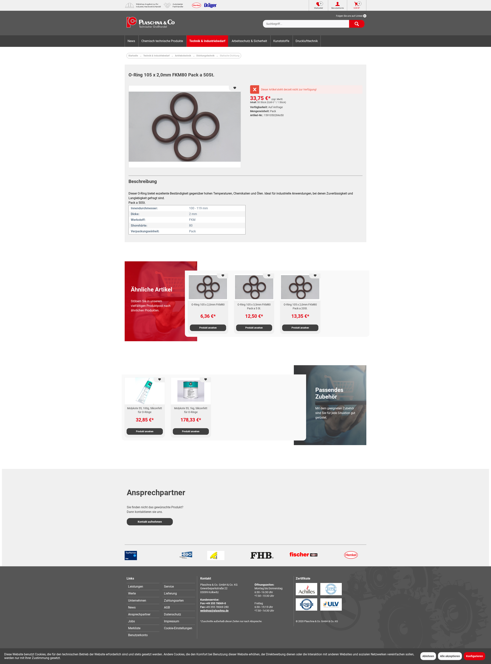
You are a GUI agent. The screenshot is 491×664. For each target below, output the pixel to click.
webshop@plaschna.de (214, 610)
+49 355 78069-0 (215, 603)
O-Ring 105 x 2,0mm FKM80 (208, 304)
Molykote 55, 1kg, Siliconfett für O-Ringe (190, 410)
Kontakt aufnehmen (150, 521)
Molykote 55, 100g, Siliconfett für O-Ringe (144, 410)
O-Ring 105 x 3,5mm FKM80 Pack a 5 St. (254, 306)
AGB (167, 607)
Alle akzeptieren (450, 656)
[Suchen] (356, 24)
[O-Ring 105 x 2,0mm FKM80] (208, 287)
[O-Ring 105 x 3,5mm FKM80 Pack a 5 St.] (254, 287)
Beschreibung (143, 181)
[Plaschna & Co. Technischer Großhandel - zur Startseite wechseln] (151, 23)
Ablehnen (428, 656)
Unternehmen (137, 600)
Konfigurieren (474, 656)
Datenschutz (172, 614)
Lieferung (170, 593)
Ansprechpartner (139, 614)
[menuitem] (313, 21)
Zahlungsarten (174, 600)
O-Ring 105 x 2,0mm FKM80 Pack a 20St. (300, 306)
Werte (132, 593)
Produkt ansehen (208, 327)
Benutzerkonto (138, 635)
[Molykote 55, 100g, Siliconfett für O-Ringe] (145, 391)
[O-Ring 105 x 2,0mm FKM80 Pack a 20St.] (300, 287)
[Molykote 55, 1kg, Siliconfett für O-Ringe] (191, 391)
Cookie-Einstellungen (178, 628)
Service (169, 586)
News (132, 607)
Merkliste (134, 628)
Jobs (131, 621)
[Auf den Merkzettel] (222, 276)
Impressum (171, 621)
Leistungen (135, 586)
